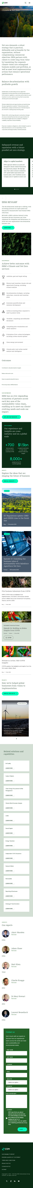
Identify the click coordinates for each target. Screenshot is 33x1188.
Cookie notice (6, 1166)
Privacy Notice (6, 1163)
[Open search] (25, 3)
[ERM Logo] (4, 2)
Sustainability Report (8, 1154)
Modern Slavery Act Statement (11, 1157)
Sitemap (4, 1169)
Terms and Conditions (8, 1160)
